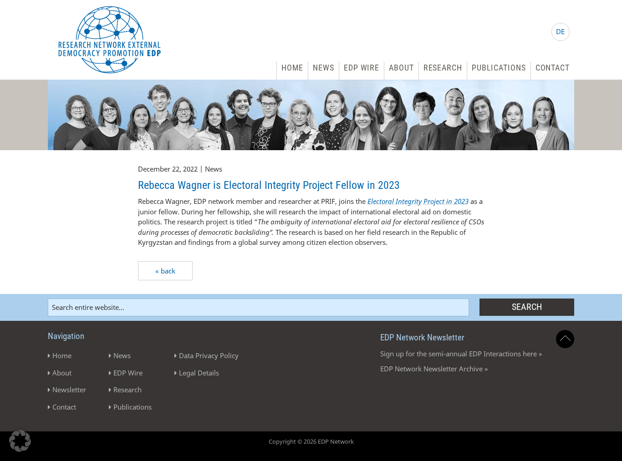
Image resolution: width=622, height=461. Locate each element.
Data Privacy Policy (209, 355)
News (323, 67)
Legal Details (199, 372)
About (401, 67)
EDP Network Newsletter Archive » (434, 368)
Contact (552, 67)
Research (442, 67)
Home (292, 67)
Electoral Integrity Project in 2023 (418, 201)
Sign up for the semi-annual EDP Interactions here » (461, 353)
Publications (499, 67)
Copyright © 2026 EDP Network (311, 441)
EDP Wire (361, 67)
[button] (20, 441)
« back (165, 270)
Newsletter (69, 389)
